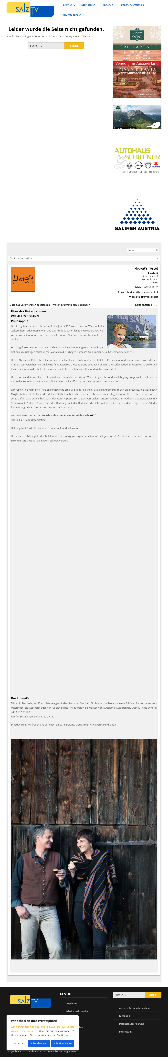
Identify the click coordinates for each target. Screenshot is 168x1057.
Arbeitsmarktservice (77, 1011)
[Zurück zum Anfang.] (156, 304)
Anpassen (19, 1043)
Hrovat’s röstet (149, 296)
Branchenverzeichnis (132, 4)
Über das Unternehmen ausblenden (30, 304)
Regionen (108, 4)
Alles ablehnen (39, 1043)
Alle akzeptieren (63, 1043)
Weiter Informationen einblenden (71, 304)
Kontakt (70, 1034)
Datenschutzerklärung (131, 1023)
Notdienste (72, 1019)
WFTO (93, 415)
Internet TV (69, 4)
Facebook (124, 1015)
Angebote (71, 1003)
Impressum (125, 1031)
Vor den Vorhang (75, 1027)
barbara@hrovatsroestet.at (142, 292)
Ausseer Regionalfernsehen (134, 1008)
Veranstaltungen (72, 14)
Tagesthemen (87, 4)
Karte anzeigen (143, 304)
